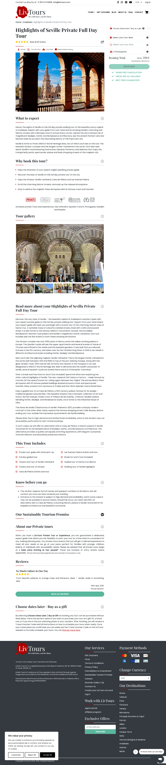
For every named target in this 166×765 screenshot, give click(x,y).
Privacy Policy (91, 667)
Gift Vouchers (91, 655)
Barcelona (124, 712)
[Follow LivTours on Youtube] (130, 2)
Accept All (47, 755)
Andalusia (27, 22)
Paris (121, 701)
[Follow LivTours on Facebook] (118, 2)
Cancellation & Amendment (98, 671)
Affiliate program (93, 712)
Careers (89, 678)
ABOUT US (122, 12)
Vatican (123, 697)
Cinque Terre (125, 732)
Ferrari (122, 720)
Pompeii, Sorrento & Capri (131, 716)
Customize (16, 755)
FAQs (130, 12)
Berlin (122, 751)
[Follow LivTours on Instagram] (122, 2)
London (122, 728)
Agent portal (91, 708)
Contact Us (90, 686)
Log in (87, 694)
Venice (122, 708)
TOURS (90, 12)
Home (18, 22)
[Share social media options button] (102, 42)
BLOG (114, 12)
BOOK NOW (129, 66)
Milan (121, 724)
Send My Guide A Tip (94, 682)
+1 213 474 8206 (44, 2)
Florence (123, 704)
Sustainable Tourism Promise (98, 674)
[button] (143, 28)
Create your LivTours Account (99, 690)
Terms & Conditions (94, 663)
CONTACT (139, 12)
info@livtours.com (61, 2)
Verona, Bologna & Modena (132, 739)
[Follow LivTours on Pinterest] (126, 2)
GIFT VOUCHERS (103, 12)
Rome (122, 693)
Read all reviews (60, 594)
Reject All (32, 755)
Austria (122, 747)
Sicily (121, 735)
